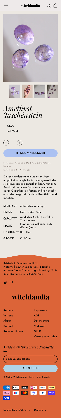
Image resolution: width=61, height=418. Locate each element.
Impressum (40, 310)
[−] (6, 142)
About (7, 320)
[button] (48, 5)
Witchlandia (19, 377)
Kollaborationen (13, 331)
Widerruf (39, 326)
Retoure (8, 310)
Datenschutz (41, 320)
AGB (36, 315)
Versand (8, 315)
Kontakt (8, 326)
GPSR (37, 331)
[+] (19, 142)
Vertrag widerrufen (45, 336)
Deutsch (38, 410)
